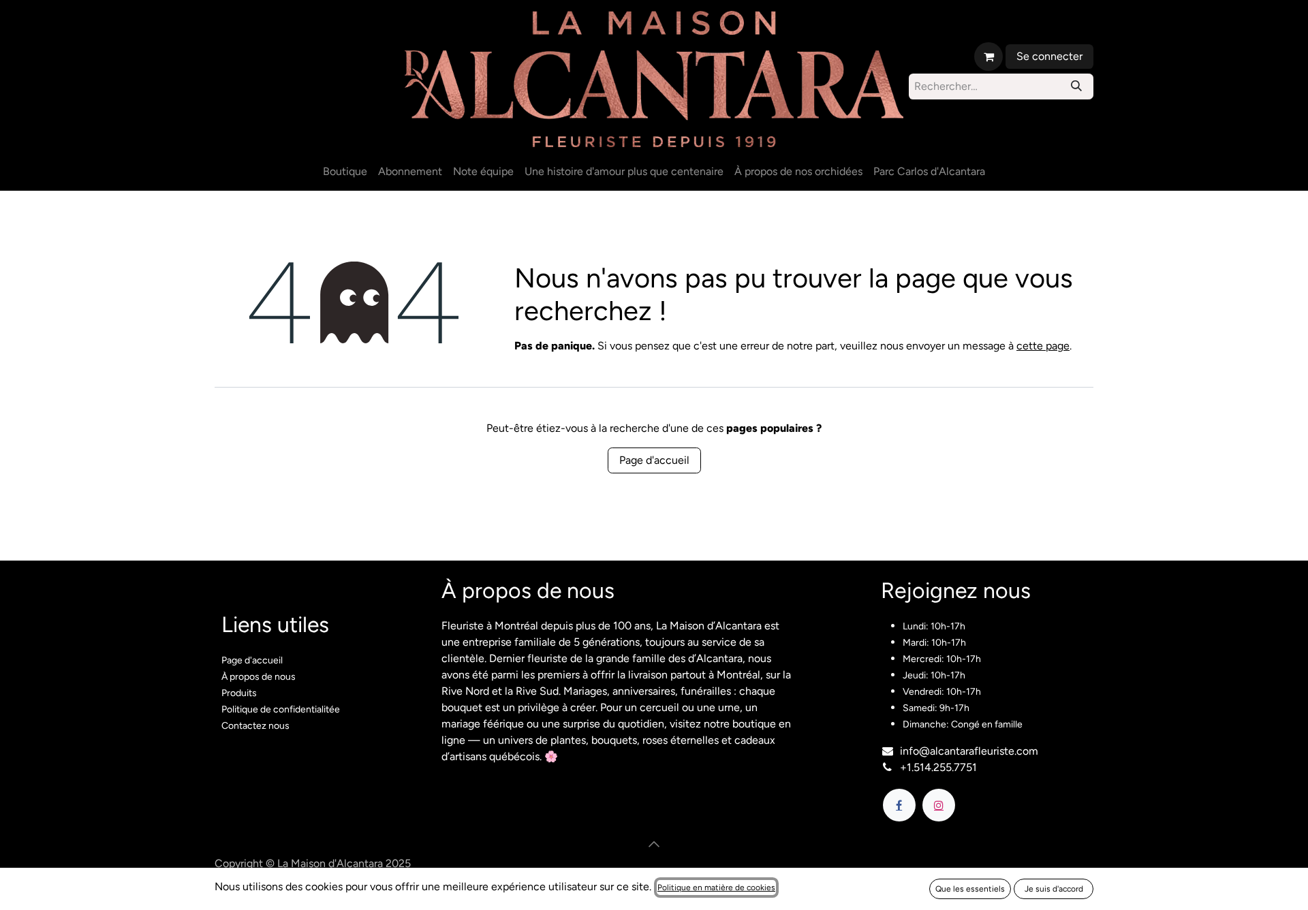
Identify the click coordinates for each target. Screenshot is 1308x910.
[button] (654, 844)
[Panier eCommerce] (988, 56)
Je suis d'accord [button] (1054, 889)
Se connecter (1049, 56)
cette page (1043, 345)
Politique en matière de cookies (716, 887)
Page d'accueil (654, 460)
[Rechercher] (1076, 86)
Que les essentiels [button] (970, 889)
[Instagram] (938, 805)
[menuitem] (345, 171)
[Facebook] (899, 805)
